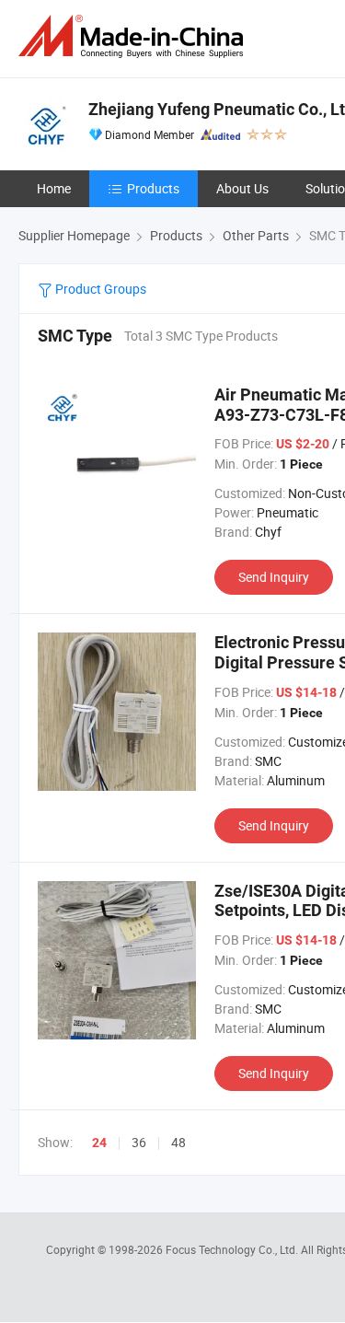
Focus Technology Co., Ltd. (233, 1249)
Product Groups (99, 288)
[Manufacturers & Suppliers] (134, 36)
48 (178, 1142)
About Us (242, 188)
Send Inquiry (273, 577)
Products (153, 188)
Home (54, 188)
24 (99, 1142)
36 (139, 1142)
